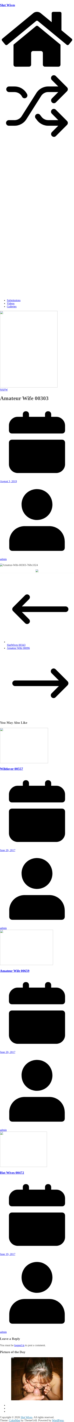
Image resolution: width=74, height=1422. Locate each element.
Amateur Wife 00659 (14, 971)
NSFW (4, 389)
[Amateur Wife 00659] (26, 964)
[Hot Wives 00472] (23, 1166)
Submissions (13, 300)
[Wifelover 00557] (24, 762)
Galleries (12, 306)
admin (3, 559)
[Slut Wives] (37, 67)
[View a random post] (37, 142)
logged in (19, 1345)
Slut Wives (7, 5)
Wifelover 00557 (11, 769)
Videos (10, 303)
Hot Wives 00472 (12, 1172)
